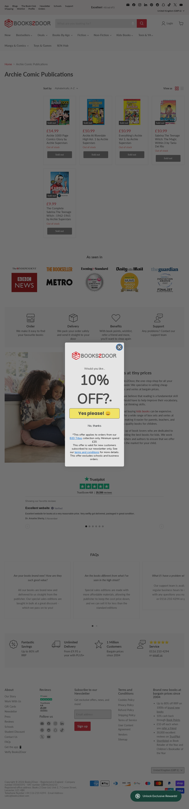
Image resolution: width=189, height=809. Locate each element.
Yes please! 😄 (94, 413)
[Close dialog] (119, 347)
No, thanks (94, 426)
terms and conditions (87, 452)
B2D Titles (76, 438)
